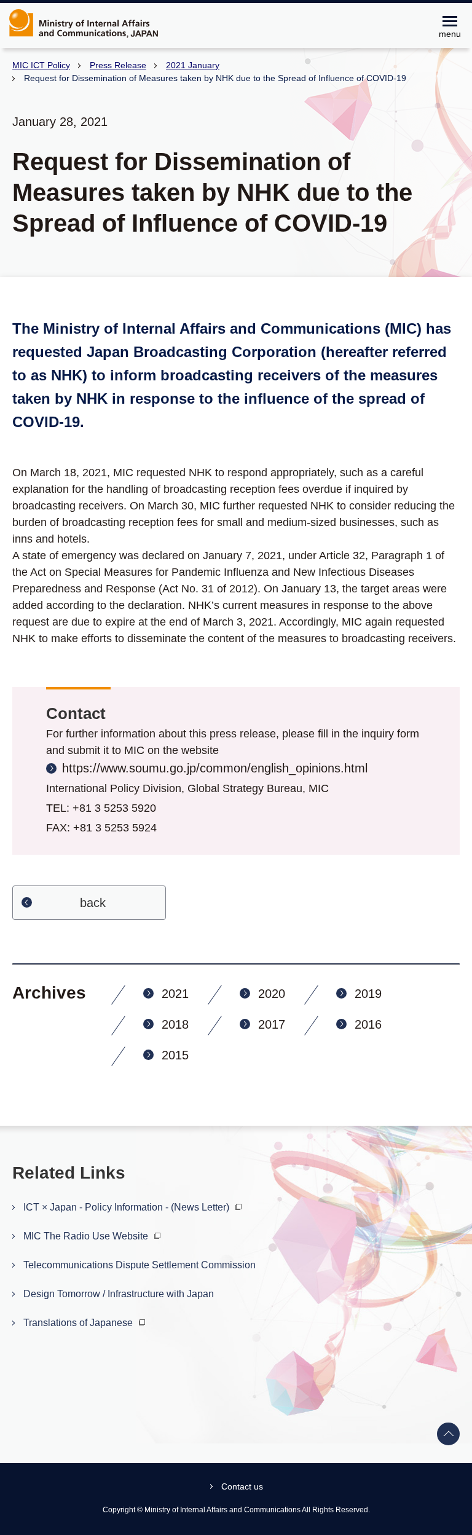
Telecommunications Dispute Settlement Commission (139, 1265)
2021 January (192, 65)
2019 (368, 993)
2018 (175, 1024)
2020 (271, 993)
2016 (368, 1024)
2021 (175, 993)
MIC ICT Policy (41, 65)
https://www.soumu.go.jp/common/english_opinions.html (215, 768)
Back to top (449, 1434)
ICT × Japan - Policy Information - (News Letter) (127, 1207)
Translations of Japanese (79, 1322)
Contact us (242, 1486)
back (93, 902)
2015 (175, 1055)
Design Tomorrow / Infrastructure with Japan (118, 1294)
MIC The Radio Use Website (87, 1236)
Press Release (118, 65)
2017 (271, 1024)
